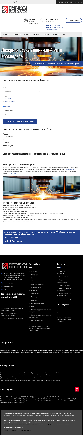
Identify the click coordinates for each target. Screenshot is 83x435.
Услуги (33, 278)
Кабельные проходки (65, 299)
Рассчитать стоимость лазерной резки (20, 121)
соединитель (39, 356)
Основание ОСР (4, 397)
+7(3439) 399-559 (14, 237)
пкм (37, 352)
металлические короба (30, 350)
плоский (61, 354)
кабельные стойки (50, 354)
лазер (55, 356)
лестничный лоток (28, 354)
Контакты (34, 290)
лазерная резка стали (34, 356)
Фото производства (37, 320)
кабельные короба (22, 354)
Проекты (34, 300)
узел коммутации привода (3, 356)
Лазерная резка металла (39, 281)
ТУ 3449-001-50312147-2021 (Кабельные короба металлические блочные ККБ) (39, 328)
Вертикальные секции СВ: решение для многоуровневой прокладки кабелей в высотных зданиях (26, 377)
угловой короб (33, 352)
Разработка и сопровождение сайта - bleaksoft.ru (17, 430)
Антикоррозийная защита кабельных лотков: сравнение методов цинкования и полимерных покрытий (27, 378)
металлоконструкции (14, 350)
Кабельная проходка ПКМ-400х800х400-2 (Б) (64, 399)
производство (2, 350)
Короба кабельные (65, 277)
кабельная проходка (79, 350)
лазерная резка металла (56, 354)
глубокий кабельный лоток (20, 356)
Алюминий (7, 106)
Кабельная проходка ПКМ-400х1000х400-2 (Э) (38, 400)
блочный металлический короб (65, 350)
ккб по (64, 354)
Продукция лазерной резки (64, 317)
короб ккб (45, 350)
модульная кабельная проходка (51, 352)
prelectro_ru (7, 290)
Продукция (34, 275)
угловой (10, 356)
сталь (8, 356)
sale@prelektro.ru (34, 23)
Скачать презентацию (53, 25)
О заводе (34, 271)
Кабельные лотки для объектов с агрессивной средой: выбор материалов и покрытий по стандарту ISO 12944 (29, 373)
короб (65, 352)
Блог (32, 306)
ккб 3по (46, 356)
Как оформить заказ (37, 303)
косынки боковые (14, 356)
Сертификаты (35, 293)
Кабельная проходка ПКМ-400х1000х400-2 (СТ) (13, 402)
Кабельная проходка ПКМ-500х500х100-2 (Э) (22, 397)
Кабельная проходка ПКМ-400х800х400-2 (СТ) (12, 400)
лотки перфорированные (44, 354)
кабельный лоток (77, 352)
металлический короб (53, 350)
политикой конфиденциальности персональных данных (54, 424)
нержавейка (80, 354)
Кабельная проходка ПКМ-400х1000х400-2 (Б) (64, 400)
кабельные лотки (61, 352)
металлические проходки (19, 352)
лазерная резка (9, 354)
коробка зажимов (69, 352)
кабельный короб (3, 354)
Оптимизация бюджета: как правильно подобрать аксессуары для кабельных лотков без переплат (26, 375)
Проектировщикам (37, 297)
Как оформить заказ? (53, 29)
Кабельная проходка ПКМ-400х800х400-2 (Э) (38, 399)
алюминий (43, 356)
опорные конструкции (42, 352)
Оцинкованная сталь (9, 101)
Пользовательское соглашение (13, 319)
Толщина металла (8, 110)
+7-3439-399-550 (12, 173)
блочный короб (39, 350)
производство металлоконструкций (36, 354)
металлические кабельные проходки (7, 352)
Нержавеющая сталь (9, 103)
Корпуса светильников (63, 315)
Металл (5, 96)
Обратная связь (36, 287)
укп (77, 354)
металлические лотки (16, 354)
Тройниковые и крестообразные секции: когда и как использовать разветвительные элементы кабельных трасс (30, 380)
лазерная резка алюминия (50, 356)
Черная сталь (7, 98)
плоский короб (27, 352)
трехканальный (29, 356)
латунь (26, 356)
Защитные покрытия (37, 284)
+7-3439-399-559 (77, 2)
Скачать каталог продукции (55, 27)
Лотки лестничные (64, 285)
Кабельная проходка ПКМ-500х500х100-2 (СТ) (12, 399)
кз (73, 352)
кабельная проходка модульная (69, 354)
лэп (56, 356)
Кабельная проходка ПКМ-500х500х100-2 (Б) (47, 397)
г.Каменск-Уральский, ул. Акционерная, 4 (13, 2)
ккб (74, 350)
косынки (75, 354)
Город (4, 87)
